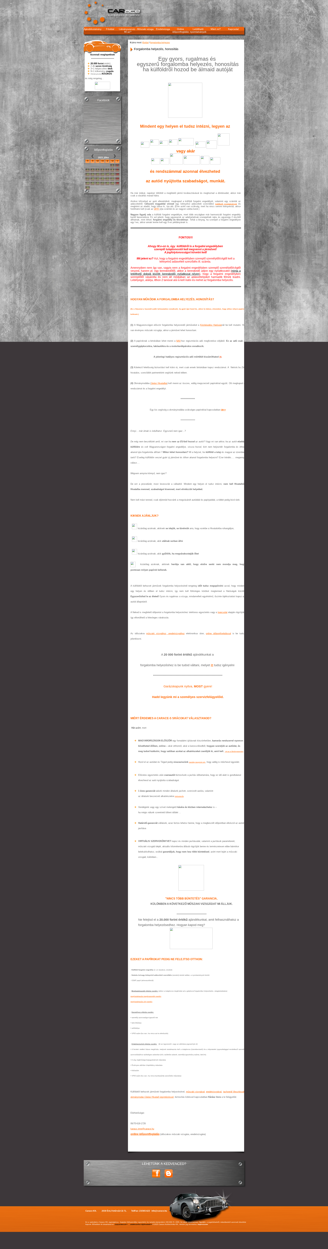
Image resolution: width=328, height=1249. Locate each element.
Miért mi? (216, 29)
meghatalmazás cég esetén (141, 1002)
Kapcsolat (233, 29)
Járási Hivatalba (159, 383)
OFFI (156, 209)
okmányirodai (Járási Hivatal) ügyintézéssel (152, 1097)
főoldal (145, 42)
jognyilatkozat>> (121, 1224)
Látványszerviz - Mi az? (127, 30)
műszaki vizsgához (156, 633)
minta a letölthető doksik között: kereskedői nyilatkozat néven (186, 272)
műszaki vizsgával (195, 1091)
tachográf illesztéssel (233, 1091)
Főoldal (110, 29)
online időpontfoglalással (218, 633)
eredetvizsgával (214, 1091)
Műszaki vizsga (145, 29)
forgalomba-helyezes (160, 42)
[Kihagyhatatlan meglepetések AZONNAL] (102, 88)
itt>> (223, 409)
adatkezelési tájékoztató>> (141, 1224)
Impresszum (203, 1224)
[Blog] (168, 1177)
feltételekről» (179, 796)
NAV (178, 341)
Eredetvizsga (163, 29)
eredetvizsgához (176, 633)
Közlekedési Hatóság (211, 325)
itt (220, 356)
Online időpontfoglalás (180, 30)
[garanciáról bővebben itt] (191, 877)
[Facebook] (156, 1177)
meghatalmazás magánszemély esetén (146, 996)
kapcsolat (222, 612)
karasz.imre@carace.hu (142, 1128)
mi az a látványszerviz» (234, 751)
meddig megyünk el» (197, 762)
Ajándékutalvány (92, 29)
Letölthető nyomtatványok (198, 30)
